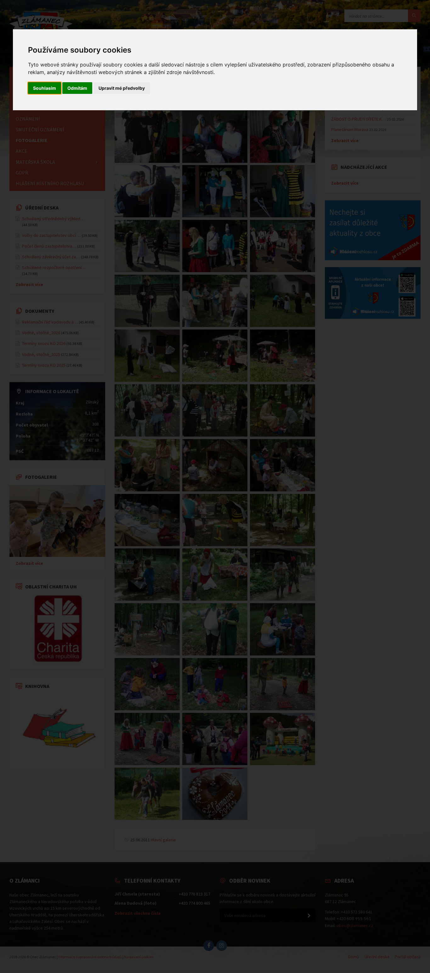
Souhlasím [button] (44, 88)
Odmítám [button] (77, 88)
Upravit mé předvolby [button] (122, 88)
